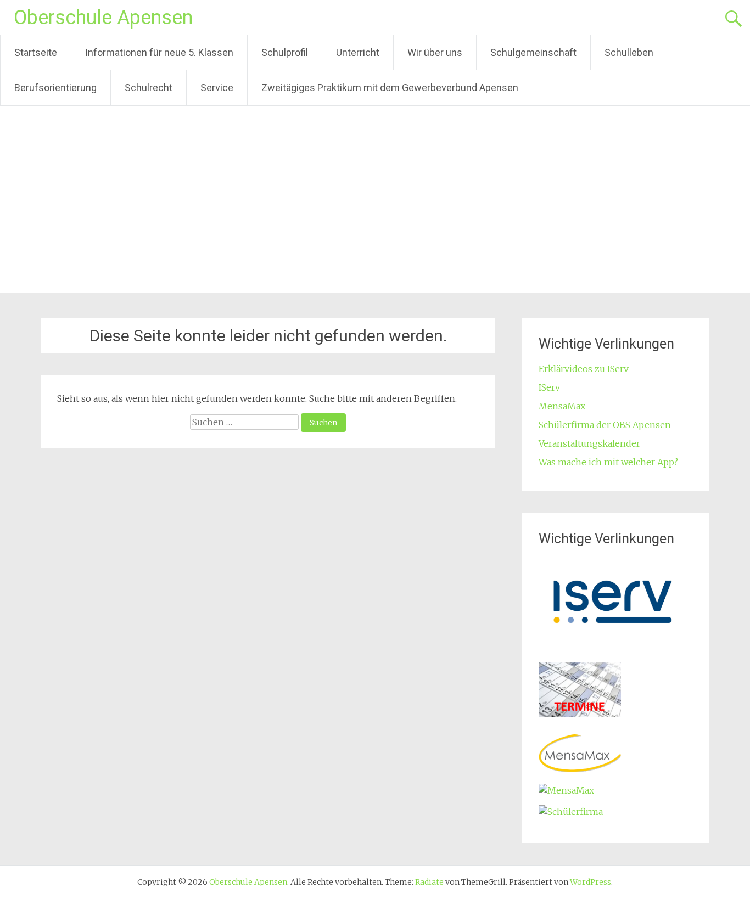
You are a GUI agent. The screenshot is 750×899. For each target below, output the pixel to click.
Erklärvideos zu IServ (584, 368)
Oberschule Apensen (103, 17)
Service (216, 87)
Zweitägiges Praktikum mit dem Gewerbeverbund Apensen (389, 87)
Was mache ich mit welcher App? (608, 462)
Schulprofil (284, 52)
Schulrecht (148, 87)
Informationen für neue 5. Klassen (159, 52)
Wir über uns (434, 52)
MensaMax (562, 406)
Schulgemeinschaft (533, 52)
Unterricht (357, 52)
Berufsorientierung (55, 87)
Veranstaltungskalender (589, 443)
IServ (549, 387)
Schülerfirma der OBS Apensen (605, 424)
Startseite (35, 52)
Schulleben (629, 52)
